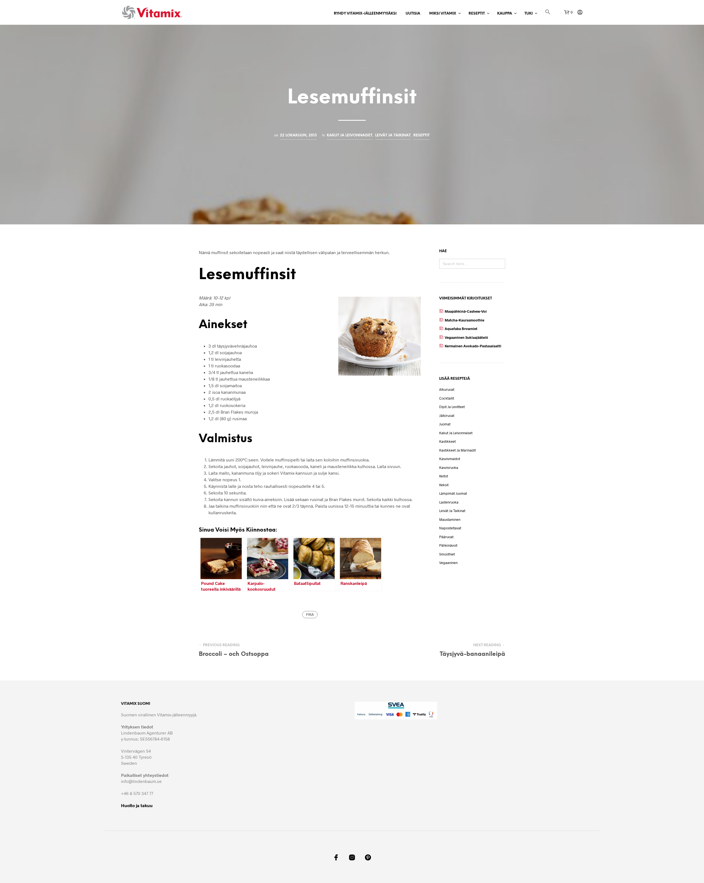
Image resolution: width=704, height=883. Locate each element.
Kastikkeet (447, 441)
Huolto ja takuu (137, 805)
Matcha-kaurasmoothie (464, 320)
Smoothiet (447, 554)
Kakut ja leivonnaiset (349, 135)
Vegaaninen (448, 562)
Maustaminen (449, 519)
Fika (310, 615)
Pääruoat (446, 537)
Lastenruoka (448, 502)
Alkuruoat (446, 389)
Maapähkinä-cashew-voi (466, 311)
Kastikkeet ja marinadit (457, 450)
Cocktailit (446, 398)
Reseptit (477, 13)
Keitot (443, 476)
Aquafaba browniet (461, 328)
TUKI (528, 13)
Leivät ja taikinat (393, 135)
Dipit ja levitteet (452, 407)
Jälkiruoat (446, 415)
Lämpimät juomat (453, 493)
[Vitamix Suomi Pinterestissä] (368, 857)
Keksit (444, 485)
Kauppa (504, 13)
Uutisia (413, 13)
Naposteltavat (450, 528)
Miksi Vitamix (442, 13)
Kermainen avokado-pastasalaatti (473, 346)
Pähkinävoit (448, 545)
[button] (548, 12)
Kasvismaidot (449, 458)
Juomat (444, 424)
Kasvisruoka (448, 467)
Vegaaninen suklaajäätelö (466, 337)
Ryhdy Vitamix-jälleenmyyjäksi (365, 13)
